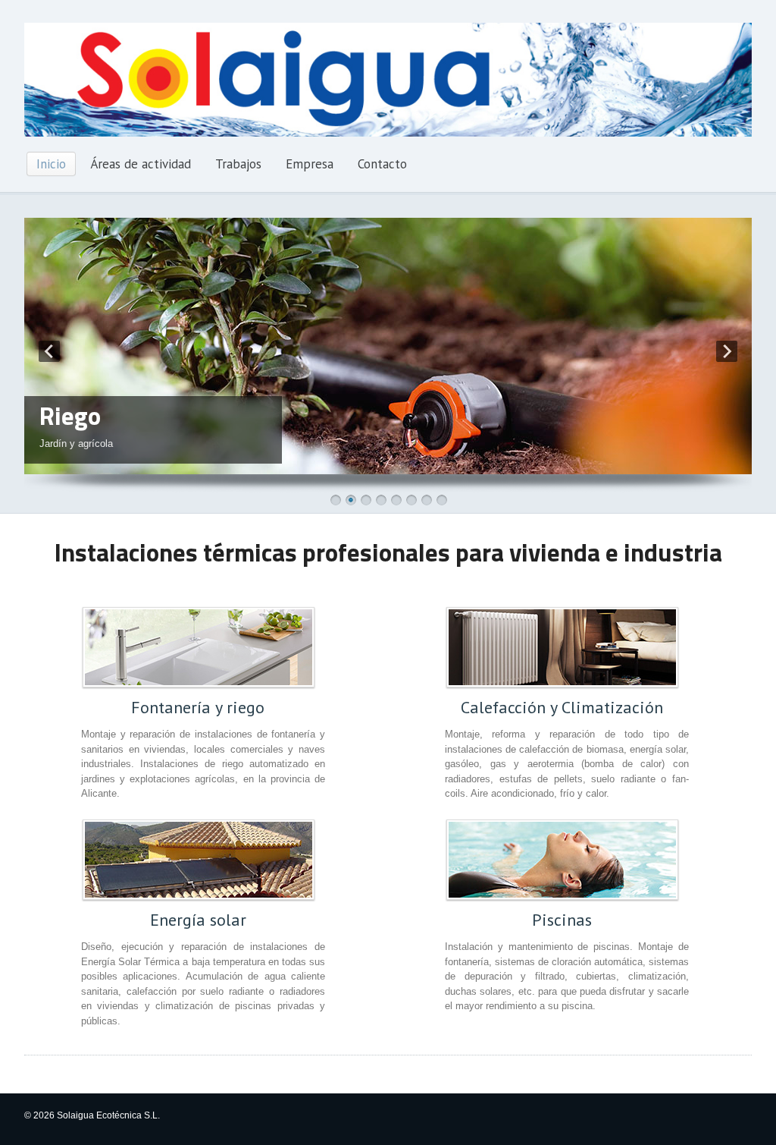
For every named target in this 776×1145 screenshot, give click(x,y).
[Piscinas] (562, 859)
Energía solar (198, 919)
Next (726, 351)
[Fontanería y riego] (198, 647)
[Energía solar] (198, 859)
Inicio (51, 164)
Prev (49, 351)
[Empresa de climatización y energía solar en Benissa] (388, 133)
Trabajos (238, 164)
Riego (70, 416)
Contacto (382, 164)
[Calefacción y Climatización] (562, 647)
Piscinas (562, 919)
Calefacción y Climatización (562, 707)
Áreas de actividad (140, 164)
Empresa (309, 164)
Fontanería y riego (197, 707)
